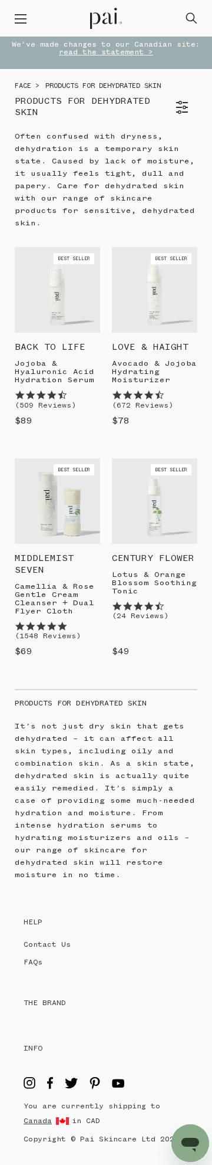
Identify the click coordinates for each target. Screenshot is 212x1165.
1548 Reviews (47, 636)
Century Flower (153, 558)
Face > (27, 86)
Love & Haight (150, 347)
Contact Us (47, 945)
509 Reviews (45, 405)
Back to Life (50, 347)
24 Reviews (140, 616)
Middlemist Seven (44, 564)
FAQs (33, 962)
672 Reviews (142, 405)
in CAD (86, 1121)
